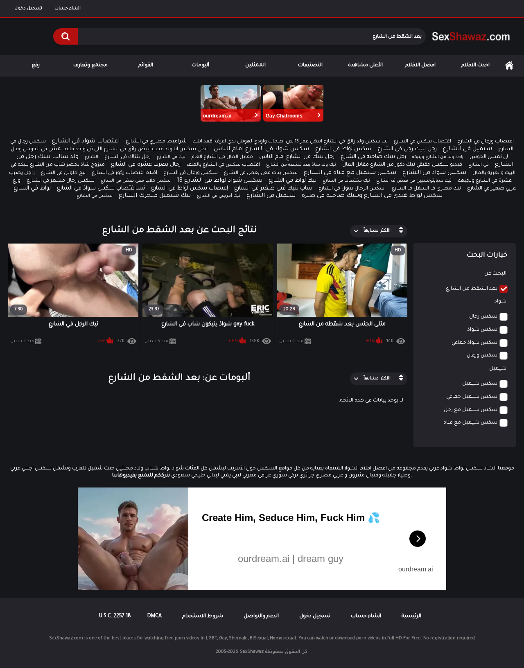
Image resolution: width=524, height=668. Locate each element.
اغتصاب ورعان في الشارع (485, 141)
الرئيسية (509, 65)
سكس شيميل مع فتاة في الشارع (350, 173)
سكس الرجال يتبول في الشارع (351, 189)
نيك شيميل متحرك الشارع (155, 196)
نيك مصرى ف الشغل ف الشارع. (426, 189)
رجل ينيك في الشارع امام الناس (296, 157)
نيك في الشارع (171, 157)
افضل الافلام (420, 65)
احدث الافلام (475, 65)
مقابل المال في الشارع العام (222, 157)
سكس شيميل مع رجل (470, 410)
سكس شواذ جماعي (474, 343)
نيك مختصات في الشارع (346, 180)
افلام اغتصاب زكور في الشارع (124, 173)
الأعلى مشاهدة (365, 65)
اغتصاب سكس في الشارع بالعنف (223, 165)
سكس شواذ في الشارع (434, 173)
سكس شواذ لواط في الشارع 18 (219, 181)
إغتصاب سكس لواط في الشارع (189, 188)
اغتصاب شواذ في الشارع (86, 141)
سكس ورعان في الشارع (190, 173)
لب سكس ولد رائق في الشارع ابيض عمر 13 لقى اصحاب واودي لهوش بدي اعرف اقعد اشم (290, 141)
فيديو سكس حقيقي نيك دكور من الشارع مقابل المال (402, 165)
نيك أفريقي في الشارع (218, 196)
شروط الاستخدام (202, 616)
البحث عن (495, 274)
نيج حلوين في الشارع (63, 173)
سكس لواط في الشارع (343, 149)
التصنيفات (310, 65)
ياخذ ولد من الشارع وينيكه (437, 157)
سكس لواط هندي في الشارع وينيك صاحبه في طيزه (372, 196)
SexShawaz (252, 652)
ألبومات (200, 65)
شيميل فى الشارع (467, 149)
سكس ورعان (482, 356)
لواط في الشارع (32, 188)
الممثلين (255, 65)
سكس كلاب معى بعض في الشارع (136, 180)
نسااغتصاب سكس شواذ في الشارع (101, 188)
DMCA (154, 616)
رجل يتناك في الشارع (127, 157)
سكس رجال (483, 317)
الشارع (91, 157)
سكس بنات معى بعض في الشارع (261, 173)
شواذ (500, 302)
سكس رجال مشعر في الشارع (61, 181)
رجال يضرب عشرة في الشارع (146, 165)
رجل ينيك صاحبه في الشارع (373, 157)
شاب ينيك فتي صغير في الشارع (273, 188)
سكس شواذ (482, 330)
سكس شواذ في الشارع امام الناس (261, 149)
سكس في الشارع (95, 196)
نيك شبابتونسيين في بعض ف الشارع (414, 180)
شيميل (497, 369)
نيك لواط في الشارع (292, 181)
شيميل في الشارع (271, 196)
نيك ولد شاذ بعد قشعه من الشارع (301, 164)
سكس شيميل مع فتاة (470, 423)
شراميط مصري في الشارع (156, 141)
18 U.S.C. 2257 (115, 616)
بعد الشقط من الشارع (471, 289)
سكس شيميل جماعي (471, 397)
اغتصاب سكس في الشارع (422, 141)
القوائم (145, 65)
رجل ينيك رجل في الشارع (407, 149)
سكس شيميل (479, 384)
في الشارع (478, 164)
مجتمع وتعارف (90, 65)
